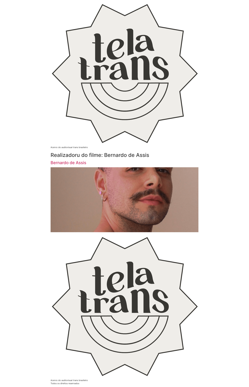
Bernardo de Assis (68, 162)
